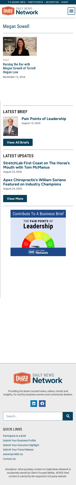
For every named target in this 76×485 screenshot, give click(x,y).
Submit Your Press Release (18, 449)
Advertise (52, 2)
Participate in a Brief (14, 436)
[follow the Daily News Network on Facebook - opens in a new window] (42, 403)
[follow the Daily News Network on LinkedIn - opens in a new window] (33, 403)
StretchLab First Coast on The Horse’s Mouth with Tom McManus (36, 165)
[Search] (68, 416)
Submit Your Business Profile (19, 440)
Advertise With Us (13, 454)
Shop (64, 2)
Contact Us (9, 459)
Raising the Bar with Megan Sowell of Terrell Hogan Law (19, 68)
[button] (71, 11)
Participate (35, 2)
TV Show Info (16, 2)
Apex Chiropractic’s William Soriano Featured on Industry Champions (34, 181)
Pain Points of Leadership (44, 118)
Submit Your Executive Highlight (21, 445)
